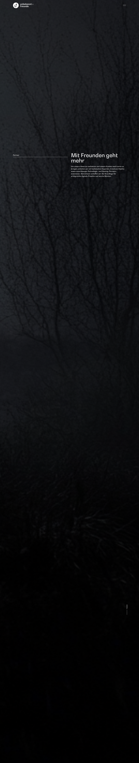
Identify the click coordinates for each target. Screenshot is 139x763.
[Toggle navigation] (124, 5)
